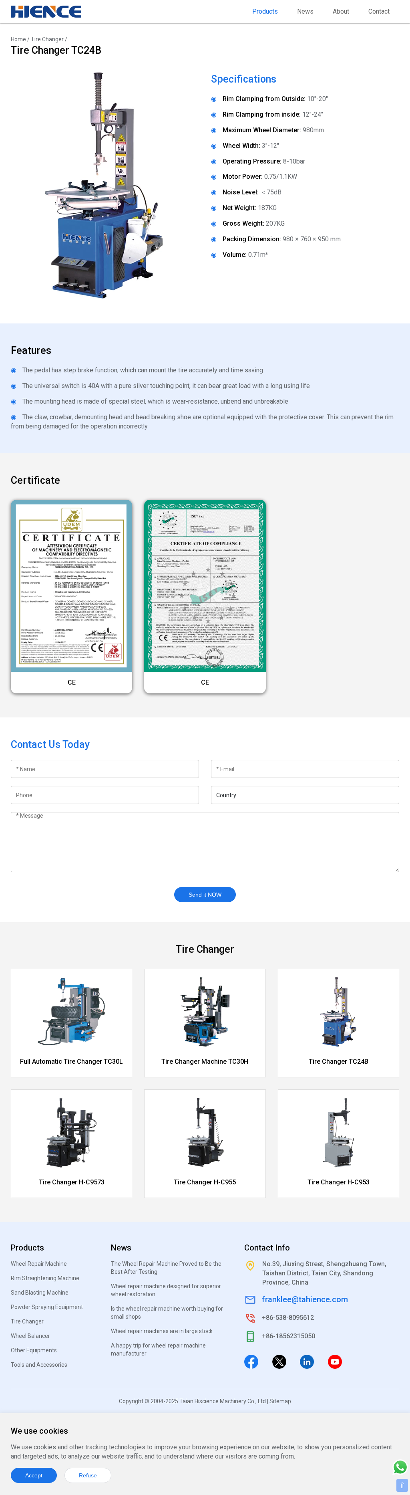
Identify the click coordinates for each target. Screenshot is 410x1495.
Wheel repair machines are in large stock (162, 1331)
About (341, 11)
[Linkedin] (307, 1361)
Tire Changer (47, 39)
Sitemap (280, 1401)
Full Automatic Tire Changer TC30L (71, 1061)
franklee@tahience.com (305, 1299)
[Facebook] (251, 1361)
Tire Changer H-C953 (339, 1182)
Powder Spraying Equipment (47, 1307)
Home (18, 39)
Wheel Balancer (30, 1336)
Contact (379, 11)
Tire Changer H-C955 (205, 1182)
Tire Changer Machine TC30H (204, 1061)
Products (265, 11)
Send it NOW (205, 894)
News (305, 11)
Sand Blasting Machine (39, 1292)
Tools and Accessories (39, 1365)
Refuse (88, 1475)
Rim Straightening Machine (45, 1278)
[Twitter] (279, 1361)
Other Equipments (34, 1350)
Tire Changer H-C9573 (72, 1182)
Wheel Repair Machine (39, 1264)
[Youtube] (335, 1361)
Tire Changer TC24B (338, 1061)
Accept (33, 1475)
